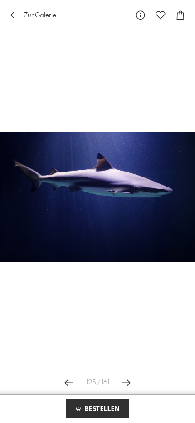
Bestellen (101, 409)
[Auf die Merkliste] (160, 15)
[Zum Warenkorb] (180, 15)
